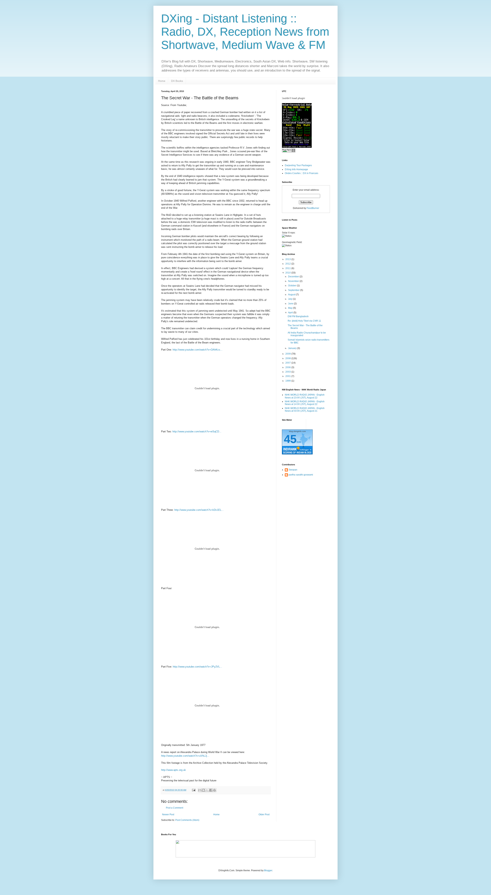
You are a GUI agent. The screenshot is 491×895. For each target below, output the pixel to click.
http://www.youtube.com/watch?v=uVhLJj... (185, 755)
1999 (288, 380)
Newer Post (168, 814)
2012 (288, 263)
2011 (288, 268)
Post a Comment (174, 807)
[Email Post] (193, 790)
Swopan (293, 469)
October (292, 285)
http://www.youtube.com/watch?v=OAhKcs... (197, 349)
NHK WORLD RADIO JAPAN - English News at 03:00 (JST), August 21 (305, 409)
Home (161, 80)
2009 (288, 353)
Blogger (268, 870)
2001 (288, 376)
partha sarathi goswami (301, 474)
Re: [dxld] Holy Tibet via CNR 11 (304, 320)
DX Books (177, 80)
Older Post (264, 814)
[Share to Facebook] (211, 790)
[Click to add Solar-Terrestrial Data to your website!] (297, 147)
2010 (288, 272)
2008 (288, 358)
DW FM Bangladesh (298, 316)
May (290, 308)
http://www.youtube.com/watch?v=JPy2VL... (197, 666)
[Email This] (200, 790)
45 (290, 439)
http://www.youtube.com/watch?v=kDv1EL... (199, 509)
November (294, 281)
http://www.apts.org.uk (173, 770)
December (294, 276)
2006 (288, 367)
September (294, 290)
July (290, 299)
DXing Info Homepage (296, 169)
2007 (288, 362)
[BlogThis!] (203, 790)
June (291, 303)
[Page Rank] (288, 151)
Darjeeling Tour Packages (298, 165)
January (292, 348)
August (292, 294)
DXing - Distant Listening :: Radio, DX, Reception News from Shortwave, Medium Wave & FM (245, 31)
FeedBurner (313, 208)
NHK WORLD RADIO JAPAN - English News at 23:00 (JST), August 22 (305, 396)
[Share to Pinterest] (214, 790)
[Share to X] (207, 790)
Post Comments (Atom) (187, 820)
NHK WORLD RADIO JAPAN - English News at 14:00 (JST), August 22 (305, 403)
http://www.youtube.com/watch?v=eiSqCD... (196, 431)
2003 (288, 371)
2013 (288, 259)
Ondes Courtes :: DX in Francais (301, 173)
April (290, 312)
